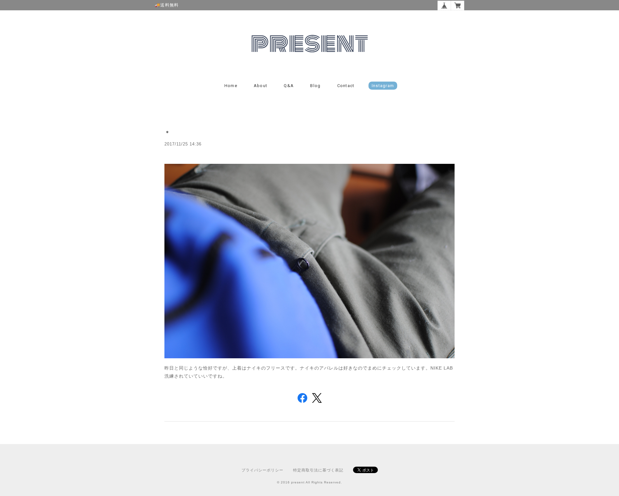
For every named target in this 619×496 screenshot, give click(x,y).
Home (230, 85)
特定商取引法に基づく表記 (318, 470)
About (261, 85)
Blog (315, 85)
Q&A (289, 85)
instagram (383, 85)
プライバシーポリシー (262, 470)
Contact (346, 85)
